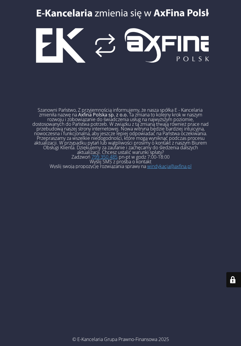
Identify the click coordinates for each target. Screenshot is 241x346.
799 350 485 (104, 157)
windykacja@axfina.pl (169, 166)
